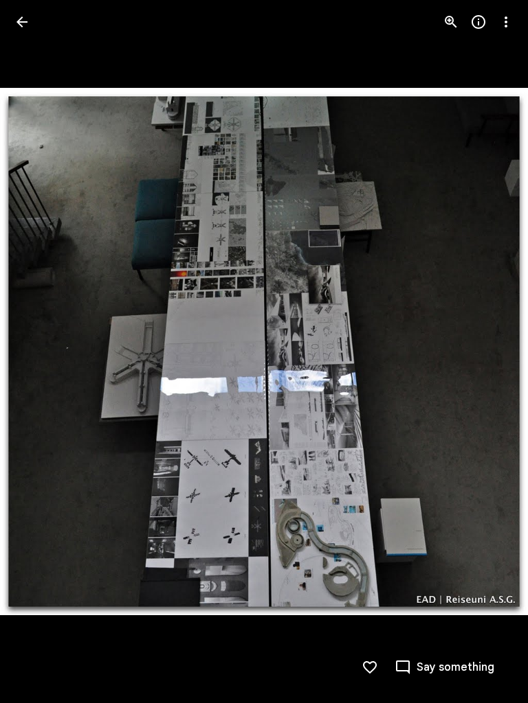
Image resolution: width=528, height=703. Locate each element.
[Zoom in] (451, 22)
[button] (489, 351)
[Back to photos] (22, 21)
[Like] (370, 667)
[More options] (506, 22)
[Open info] (478, 22)
